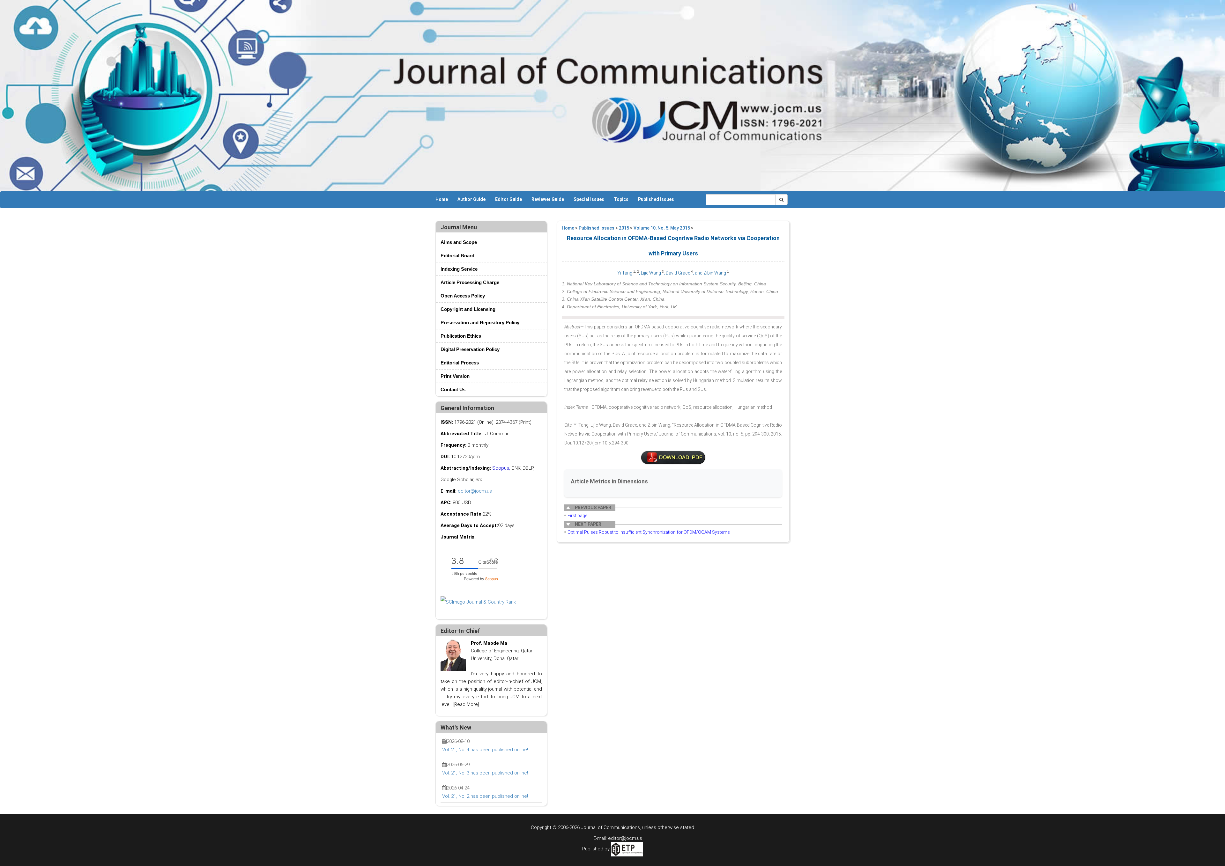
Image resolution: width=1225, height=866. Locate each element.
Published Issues (656, 199)
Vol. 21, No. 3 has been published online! (485, 773)
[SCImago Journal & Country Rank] (478, 602)
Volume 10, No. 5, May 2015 (662, 228)
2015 (624, 228)
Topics (621, 199)
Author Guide (471, 199)
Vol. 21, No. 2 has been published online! (485, 796)
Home (441, 199)
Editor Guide (508, 199)
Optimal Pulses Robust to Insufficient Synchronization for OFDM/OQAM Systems (649, 532)
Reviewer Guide (547, 199)
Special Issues (589, 199)
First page (577, 515)
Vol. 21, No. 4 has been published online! (485, 749)
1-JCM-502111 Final (673, 458)
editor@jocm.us (475, 491)
